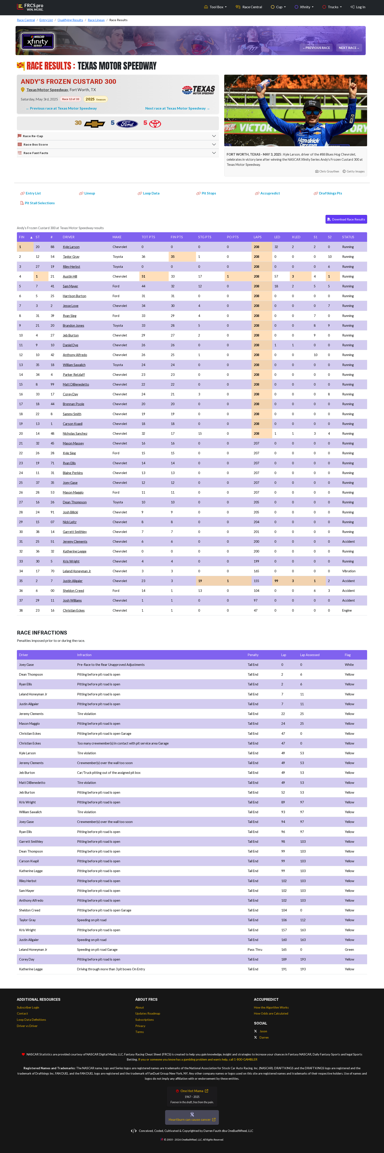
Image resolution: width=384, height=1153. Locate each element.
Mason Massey (73, 443)
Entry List (33, 193)
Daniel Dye (70, 345)
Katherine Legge (74, 551)
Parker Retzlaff (74, 374)
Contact (22, 1013)
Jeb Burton (71, 335)
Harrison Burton (74, 296)
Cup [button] (279, 7)
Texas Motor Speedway (47, 89)
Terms (139, 1032)
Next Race (348, 48)
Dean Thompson (75, 502)
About (139, 1007)
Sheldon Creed (73, 591)
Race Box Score (36, 144)
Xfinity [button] (305, 7)
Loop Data (151, 193)
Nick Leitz (69, 522)
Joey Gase (70, 482)
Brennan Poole (73, 404)
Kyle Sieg (69, 453)
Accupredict (270, 193)
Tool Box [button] (217, 7)
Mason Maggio (73, 492)
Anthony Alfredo (75, 355)
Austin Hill (70, 276)
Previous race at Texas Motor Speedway (63, 108)
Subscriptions (144, 1019)
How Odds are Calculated (271, 1013)
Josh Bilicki (70, 512)
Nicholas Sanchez (75, 433)
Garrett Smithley (75, 532)
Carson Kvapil (72, 424)
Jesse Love (70, 306)
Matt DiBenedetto (76, 384)
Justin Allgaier (73, 581)
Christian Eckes (74, 610)
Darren (264, 1037)
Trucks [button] (333, 7)
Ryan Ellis (69, 463)
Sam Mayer (70, 286)
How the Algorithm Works (271, 1007)
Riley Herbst (71, 266)
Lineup (89, 193)
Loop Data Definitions (31, 1019)
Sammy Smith (72, 414)
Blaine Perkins (73, 473)
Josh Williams (72, 600)
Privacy (140, 1026)
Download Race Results (348, 219)
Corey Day (70, 394)
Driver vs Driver (27, 1026)
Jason (263, 1031)
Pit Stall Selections (40, 203)
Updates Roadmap (147, 1013)
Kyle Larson (71, 247)
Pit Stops (209, 193)
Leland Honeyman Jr (77, 571)
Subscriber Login (28, 1007)
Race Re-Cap (33, 136)
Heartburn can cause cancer (190, 1119)
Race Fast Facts (36, 153)
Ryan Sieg (69, 316)
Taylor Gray (71, 256)
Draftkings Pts (330, 193)
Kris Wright (71, 561)
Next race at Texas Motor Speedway (175, 108)
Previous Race (318, 48)
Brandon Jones (73, 325)
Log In (360, 7)
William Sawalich (74, 365)
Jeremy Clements (75, 541)
